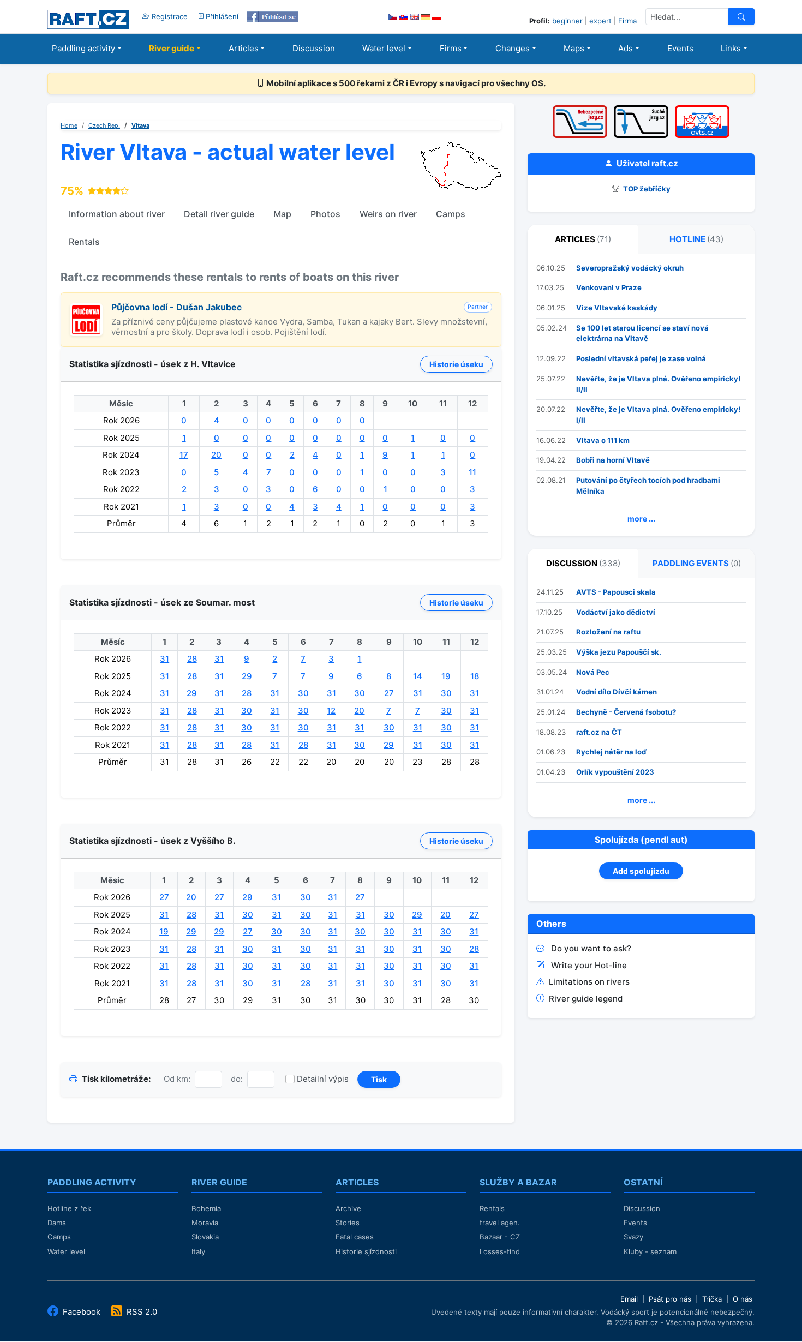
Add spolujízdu (641, 871)
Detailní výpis (323, 1079)
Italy (198, 1251)
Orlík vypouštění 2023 (615, 772)
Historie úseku (456, 364)
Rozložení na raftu (608, 631)
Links (731, 48)
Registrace (168, 16)
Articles (244, 48)
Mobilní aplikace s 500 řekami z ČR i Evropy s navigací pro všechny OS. (405, 83)
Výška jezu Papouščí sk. (618, 652)
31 (164, 659)
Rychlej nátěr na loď (611, 751)
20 (216, 455)
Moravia (204, 1222)
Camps (450, 213)
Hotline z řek (69, 1208)
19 (446, 676)
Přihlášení (221, 16)
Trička (712, 1299)
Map (282, 213)
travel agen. (500, 1222)
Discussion (313, 48)
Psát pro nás (670, 1299)
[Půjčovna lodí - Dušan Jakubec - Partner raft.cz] (86, 309)
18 (474, 676)
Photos (325, 213)
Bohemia (206, 1208)
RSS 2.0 (140, 1312)
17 (183, 455)
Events (680, 48)
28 (192, 659)
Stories (348, 1222)
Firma (627, 20)
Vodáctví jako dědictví (615, 612)
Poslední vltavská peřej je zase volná (641, 358)
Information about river (117, 213)
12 (331, 710)
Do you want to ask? (591, 948)
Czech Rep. (104, 125)
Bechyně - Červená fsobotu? (626, 712)
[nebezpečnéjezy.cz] (579, 109)
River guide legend (586, 998)
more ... (641, 518)
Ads (625, 48)
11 (472, 472)
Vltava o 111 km (603, 440)
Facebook (82, 1312)
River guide (171, 48)
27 (389, 693)
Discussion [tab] (583, 563)
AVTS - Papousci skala (616, 592)
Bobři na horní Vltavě (613, 460)
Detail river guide (219, 213)
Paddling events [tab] (697, 563)
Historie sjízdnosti (366, 1251)
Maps (574, 48)
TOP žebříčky (646, 188)
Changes (512, 48)
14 (417, 676)
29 (247, 676)
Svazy (633, 1236)
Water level (383, 48)
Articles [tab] (583, 239)
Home (69, 125)
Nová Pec (592, 672)
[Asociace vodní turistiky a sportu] (702, 109)
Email (629, 1299)
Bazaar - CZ (500, 1236)
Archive (348, 1208)
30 (303, 693)
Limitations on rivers (589, 981)
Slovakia (205, 1236)
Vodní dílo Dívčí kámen (616, 691)
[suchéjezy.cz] (641, 109)
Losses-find (500, 1251)
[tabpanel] (641, 395)
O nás (742, 1299)
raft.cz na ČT (599, 732)
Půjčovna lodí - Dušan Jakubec (176, 307)
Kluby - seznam (650, 1251)
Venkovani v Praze (609, 287)
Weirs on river (388, 213)
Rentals (84, 241)
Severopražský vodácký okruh (630, 267)
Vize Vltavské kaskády (616, 307)
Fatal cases (355, 1236)
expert (600, 20)
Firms (451, 48)
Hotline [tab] (696, 239)
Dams (56, 1222)
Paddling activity (83, 48)
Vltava (140, 125)
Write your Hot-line (589, 965)
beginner (567, 20)
